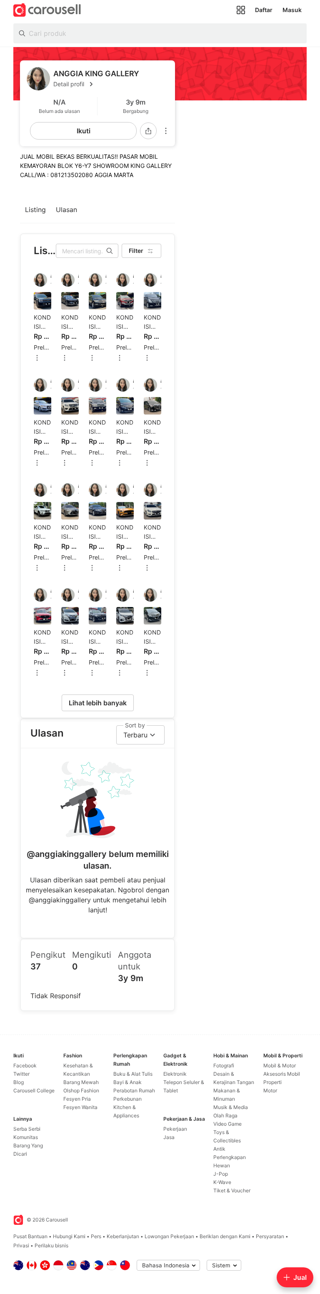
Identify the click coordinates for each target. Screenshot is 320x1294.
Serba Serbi (26, 1129)
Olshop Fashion (81, 1090)
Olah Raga (225, 1115)
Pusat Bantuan (30, 1236)
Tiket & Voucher (231, 1190)
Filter (136, 250)
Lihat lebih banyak (98, 703)
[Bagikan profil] (148, 130)
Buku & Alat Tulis (132, 1074)
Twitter (21, 1074)
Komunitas (25, 1137)
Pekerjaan (175, 1129)
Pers (96, 1236)
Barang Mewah (81, 1082)
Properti (272, 1082)
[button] (110, 84)
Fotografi (223, 1065)
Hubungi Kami (69, 1236)
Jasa (169, 1137)
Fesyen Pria (77, 1099)
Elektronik (175, 1074)
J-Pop (220, 1174)
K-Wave (222, 1182)
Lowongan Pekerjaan (169, 1236)
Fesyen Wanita (80, 1107)
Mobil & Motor (279, 1065)
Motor (270, 1090)
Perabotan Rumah (134, 1090)
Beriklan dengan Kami (225, 1236)
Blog (18, 1082)
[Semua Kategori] (241, 10)
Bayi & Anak (127, 1082)
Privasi (21, 1245)
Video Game (227, 1124)
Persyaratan (270, 1236)
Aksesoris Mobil (281, 1074)
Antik (219, 1149)
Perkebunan (127, 1099)
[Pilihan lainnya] (166, 131)
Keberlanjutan (123, 1236)
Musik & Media (230, 1107)
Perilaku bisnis (51, 1245)
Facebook (25, 1065)
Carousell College (34, 1090)
